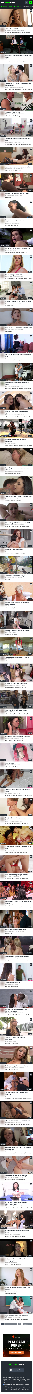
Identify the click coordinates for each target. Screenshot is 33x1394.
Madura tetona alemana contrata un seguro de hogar (17, 603)
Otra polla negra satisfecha (14, 275)
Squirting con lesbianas (12, 876)
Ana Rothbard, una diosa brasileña (15, 386)
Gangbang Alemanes (11, 1262)
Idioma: (16, 1370)
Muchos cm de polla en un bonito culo (17, 1066)
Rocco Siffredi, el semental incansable (15, 712)
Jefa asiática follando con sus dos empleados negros (16, 1010)
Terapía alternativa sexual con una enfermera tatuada (16, 1203)
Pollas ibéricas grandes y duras (14, 1177)
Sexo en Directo (7, 7)
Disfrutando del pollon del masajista (16, 1176)
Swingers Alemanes (11, 905)
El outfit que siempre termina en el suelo (18, 301)
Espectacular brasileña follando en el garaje (17, 384)
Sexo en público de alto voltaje (15, 576)
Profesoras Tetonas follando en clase (15, 1317)
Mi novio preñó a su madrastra (14, 549)
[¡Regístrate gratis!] (30, 2)
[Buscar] (26, 2)
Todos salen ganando (11, 29)
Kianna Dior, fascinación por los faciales (15, 276)
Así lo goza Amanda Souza (13, 765)
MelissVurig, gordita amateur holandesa (15, 524)
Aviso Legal (22, 1379)
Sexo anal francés (11, 1041)
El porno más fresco (11, 632)
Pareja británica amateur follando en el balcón (17, 790)
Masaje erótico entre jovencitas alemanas (15, 819)
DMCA (4, 1382)
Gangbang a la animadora (13, 112)
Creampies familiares (12, 551)
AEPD (28, 1389)
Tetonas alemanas (11, 1096)
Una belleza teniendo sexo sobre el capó (18, 248)
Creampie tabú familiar (12, 983)
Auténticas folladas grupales (14, 958)
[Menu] (2, 2)
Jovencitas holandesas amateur (14, 1151)
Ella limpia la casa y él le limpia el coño (17, 631)
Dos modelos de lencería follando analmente (15, 440)
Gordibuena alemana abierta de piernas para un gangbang (18, 1260)
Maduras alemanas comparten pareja (17, 193)
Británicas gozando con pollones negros (15, 471)
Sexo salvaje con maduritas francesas (15, 738)
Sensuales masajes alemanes (14, 821)
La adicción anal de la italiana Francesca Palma (15, 142)
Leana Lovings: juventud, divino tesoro (15, 931)
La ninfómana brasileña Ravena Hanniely (15, 87)
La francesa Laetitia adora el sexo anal (17, 737)
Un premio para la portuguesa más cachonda (16, 221)
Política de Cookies (14, 1380)
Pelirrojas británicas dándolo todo (15, 59)
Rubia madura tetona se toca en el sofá (17, 1121)
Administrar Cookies (24, 1380)
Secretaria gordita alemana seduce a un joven (18, 355)
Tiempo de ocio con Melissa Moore (15, 30)
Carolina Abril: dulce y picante (14, 498)
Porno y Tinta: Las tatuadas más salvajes (15, 329)
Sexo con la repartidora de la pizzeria (17, 657)
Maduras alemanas (11, 606)
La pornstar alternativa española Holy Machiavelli (15, 1206)
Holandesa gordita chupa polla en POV (17, 523)
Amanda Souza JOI (11, 763)
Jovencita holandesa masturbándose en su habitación (18, 1148)
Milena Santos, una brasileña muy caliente (15, 1067)
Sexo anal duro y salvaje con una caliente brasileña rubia (18, 85)
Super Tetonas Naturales (13, 1234)
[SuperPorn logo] (6, 2)
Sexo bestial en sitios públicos (14, 577)
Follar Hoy (18, 7)
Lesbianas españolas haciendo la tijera (15, 850)
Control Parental (22, 1389)
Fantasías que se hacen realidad (15, 930)
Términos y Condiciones (13, 1379)
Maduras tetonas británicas (13, 1122)
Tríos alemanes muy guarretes (14, 195)
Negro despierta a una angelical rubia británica (17, 469)
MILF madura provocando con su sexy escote (17, 1231)
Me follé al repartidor (11, 659)
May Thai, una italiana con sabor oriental (15, 1013)
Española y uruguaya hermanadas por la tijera (18, 847)
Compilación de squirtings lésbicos (16, 875)
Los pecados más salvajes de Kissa (15, 685)
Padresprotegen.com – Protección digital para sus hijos (16, 1385)
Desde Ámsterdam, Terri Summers (15, 114)
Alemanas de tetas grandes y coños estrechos (16, 1093)
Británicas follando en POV (13, 793)
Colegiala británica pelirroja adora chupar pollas (18, 56)
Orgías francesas (11, 443)
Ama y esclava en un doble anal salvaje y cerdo (18, 139)
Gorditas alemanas (11, 358)
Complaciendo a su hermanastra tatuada (18, 328)
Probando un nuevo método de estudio (17, 167)
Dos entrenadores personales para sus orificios (17, 1288)
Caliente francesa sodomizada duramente (15, 1038)
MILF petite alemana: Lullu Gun (14, 303)
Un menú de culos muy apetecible (16, 684)
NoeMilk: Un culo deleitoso (13, 223)
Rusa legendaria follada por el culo (16, 710)
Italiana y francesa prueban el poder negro (16, 412)
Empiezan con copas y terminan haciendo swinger (18, 902)
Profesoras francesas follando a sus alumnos (15, 168)
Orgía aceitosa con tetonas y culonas (17, 956)
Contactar (5, 1379)
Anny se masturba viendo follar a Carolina (18, 496)
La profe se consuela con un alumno (16, 1316)
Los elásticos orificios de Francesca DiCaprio (15, 415)
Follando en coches (11, 250)
